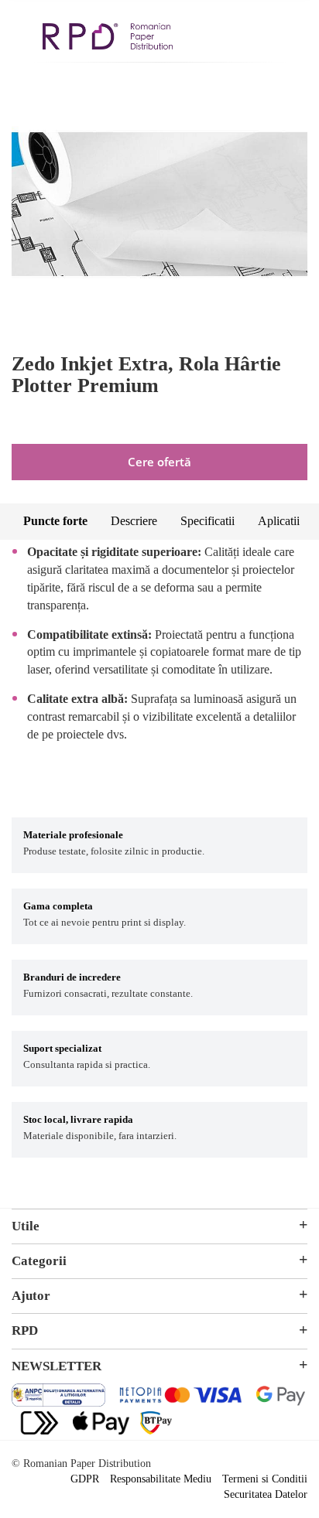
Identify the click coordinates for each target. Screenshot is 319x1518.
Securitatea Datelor (265, 1494)
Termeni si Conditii (264, 1479)
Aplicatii (279, 520)
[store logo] (108, 38)
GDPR (84, 1479)
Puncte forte (55, 520)
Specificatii (207, 520)
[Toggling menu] (23, 29)
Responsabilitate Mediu (160, 1479)
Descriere (134, 520)
